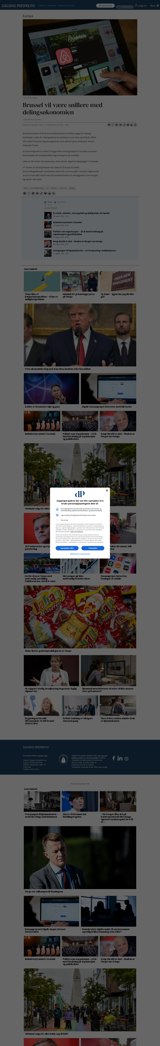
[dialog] (80, 523)
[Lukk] (107, 490)
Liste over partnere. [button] (76, 532)
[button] (80, 520)
